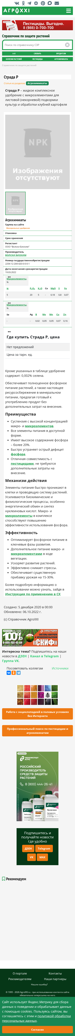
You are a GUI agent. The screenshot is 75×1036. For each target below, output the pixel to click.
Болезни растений (14, 59)
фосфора (18, 454)
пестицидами (22, 463)
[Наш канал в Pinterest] (44, 3)
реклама (22, 753)
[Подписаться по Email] (58, 3)
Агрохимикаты (61, 59)
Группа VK (10, 661)
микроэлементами (26, 554)
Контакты (55, 973)
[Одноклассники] (14, 673)
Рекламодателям (19, 979)
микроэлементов (39, 426)
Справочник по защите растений (26, 35)
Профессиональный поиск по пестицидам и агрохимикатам (37, 730)
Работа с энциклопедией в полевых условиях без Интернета (37, 714)
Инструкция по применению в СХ (33, 594)
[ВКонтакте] (9, 673)
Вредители (61, 53)
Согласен (37, 1029)
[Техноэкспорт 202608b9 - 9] (37, 786)
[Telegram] (18, 673)
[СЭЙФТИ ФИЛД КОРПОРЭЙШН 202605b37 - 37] (37, 25)
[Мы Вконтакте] (17, 3)
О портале (20, 973)
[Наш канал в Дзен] (37, 3)
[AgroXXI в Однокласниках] (24, 3)
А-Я (14, 53)
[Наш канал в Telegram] (30, 3)
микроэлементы (18, 516)
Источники (60, 668)
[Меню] (68, 10)
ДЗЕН (28, 848)
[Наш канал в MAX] (51, 3)
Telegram (44, 848)
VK (31, 857)
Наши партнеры (55, 979)
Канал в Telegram (44, 656)
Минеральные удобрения (18, 228)
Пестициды (37, 59)
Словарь (37, 53)
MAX (42, 857)
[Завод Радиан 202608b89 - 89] (37, 638)
